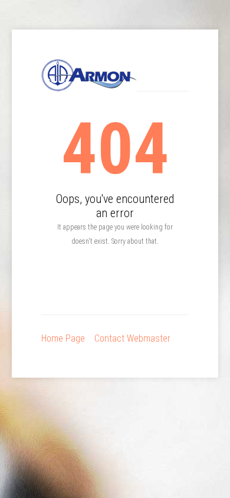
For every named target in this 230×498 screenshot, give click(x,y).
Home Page (63, 338)
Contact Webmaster (132, 338)
